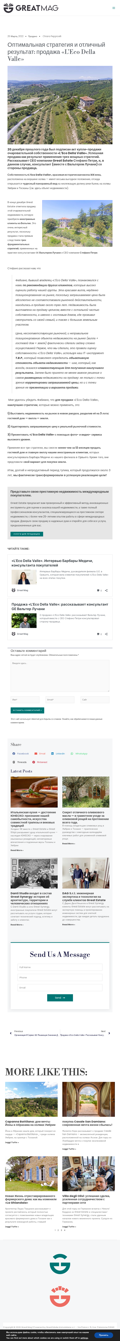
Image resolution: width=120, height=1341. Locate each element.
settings (84, 1338)
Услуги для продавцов (27, 534)
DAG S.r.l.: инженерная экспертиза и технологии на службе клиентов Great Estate (84, 896)
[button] (21, 753)
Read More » (17, 850)
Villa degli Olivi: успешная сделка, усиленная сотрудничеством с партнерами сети (86, 1199)
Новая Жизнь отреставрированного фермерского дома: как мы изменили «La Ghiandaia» (31, 1199)
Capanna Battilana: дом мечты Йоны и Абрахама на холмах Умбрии (30, 1123)
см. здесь (35, 188)
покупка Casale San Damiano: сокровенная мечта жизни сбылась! (87, 1123)
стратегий (13, 248)
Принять (103, 1335)
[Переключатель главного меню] (114, 8)
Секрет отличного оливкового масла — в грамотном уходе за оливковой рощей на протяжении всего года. (85, 817)
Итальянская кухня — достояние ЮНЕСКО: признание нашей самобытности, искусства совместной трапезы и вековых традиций (33, 819)
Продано (32, 36)
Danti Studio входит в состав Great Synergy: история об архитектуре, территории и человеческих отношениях (31, 898)
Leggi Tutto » (12, 1142)
